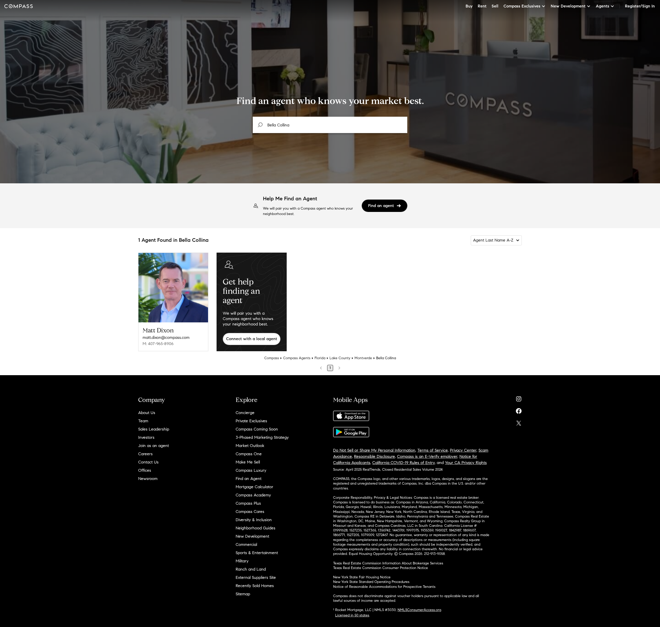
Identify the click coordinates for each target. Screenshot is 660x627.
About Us (146, 412)
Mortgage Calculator (254, 486)
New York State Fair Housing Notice (362, 577)
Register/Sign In (640, 6)
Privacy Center (463, 450)
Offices (144, 470)
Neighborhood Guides (255, 528)
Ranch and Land (251, 569)
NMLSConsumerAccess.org (419, 610)
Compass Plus (248, 503)
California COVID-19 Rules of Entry (403, 462)
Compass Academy (253, 495)
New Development (252, 536)
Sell (495, 6)
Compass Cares (250, 511)
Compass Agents (296, 358)
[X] (519, 422)
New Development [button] (568, 6)
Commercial (246, 544)
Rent (482, 6)
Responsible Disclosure (374, 456)
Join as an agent (153, 445)
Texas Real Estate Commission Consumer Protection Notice (380, 568)
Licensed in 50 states (352, 615)
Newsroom (148, 478)
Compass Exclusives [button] (522, 6)
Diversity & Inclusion (254, 519)
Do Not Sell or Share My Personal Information (374, 450)
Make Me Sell (248, 462)
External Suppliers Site (256, 577)
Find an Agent (248, 478)
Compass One (249, 453)
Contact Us (148, 462)
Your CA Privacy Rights (466, 462)
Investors (146, 437)
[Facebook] (519, 410)
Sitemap (243, 593)
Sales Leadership (153, 429)
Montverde (363, 358)
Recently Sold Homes (255, 585)
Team (143, 420)
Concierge (245, 412)
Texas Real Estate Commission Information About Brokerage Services (388, 563)
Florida (320, 358)
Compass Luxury (251, 470)
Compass (271, 358)
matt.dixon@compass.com (166, 337)
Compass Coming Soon (257, 429)
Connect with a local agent (251, 338)
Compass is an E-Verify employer (427, 456)
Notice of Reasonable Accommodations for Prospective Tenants (384, 587)
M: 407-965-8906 (158, 343)
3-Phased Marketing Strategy (262, 437)
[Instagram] (519, 398)
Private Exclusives (251, 420)
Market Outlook (250, 445)
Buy (469, 6)
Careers (145, 453)
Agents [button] (602, 6)
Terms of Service (432, 450)
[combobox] (330, 125)
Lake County (339, 358)
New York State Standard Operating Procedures (371, 582)
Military (242, 561)
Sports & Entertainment (257, 552)
